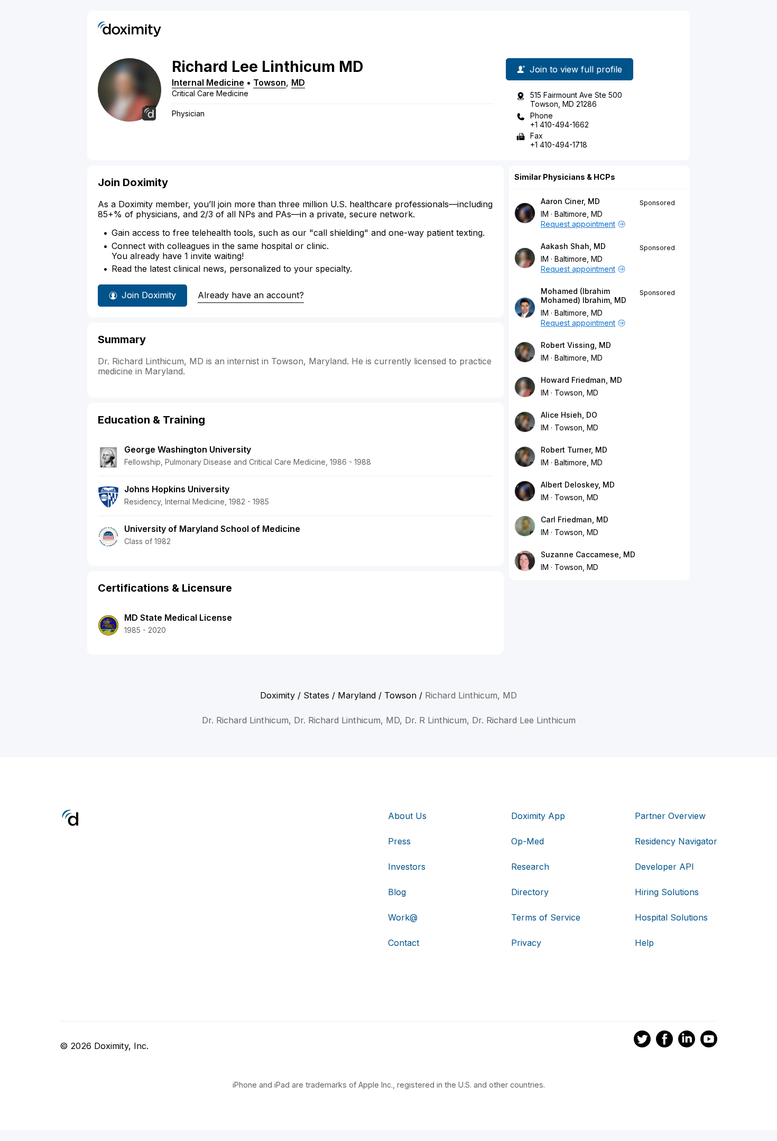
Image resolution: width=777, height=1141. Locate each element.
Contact (403, 942)
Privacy (526, 942)
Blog (397, 892)
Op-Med (527, 841)
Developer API (664, 866)
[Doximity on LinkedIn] (686, 1040)
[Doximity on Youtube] (708, 1040)
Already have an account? (251, 295)
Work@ (403, 917)
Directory (530, 892)
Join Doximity (149, 295)
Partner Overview (670, 816)
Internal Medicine (208, 82)
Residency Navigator (676, 841)
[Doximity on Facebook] (664, 1040)
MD (298, 82)
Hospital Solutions (671, 917)
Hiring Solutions (667, 892)
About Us (407, 816)
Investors (407, 866)
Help (644, 942)
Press (399, 841)
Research (530, 866)
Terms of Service (545, 917)
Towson (269, 82)
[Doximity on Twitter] (642, 1040)
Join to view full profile (576, 69)
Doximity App (538, 816)
